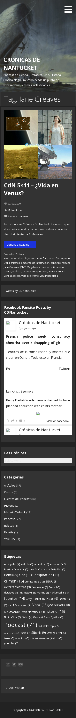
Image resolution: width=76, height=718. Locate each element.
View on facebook (58, 421)
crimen (14, 581)
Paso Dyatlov (53, 617)
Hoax (52, 598)
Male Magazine (32, 612)
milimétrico (57, 267)
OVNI (27, 617)
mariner (45, 267)
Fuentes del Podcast (17, 499)
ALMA (31, 258)
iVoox (39, 604)
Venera (53, 271)
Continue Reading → (20, 244)
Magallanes (33, 267)
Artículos (9, 485)
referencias (11, 633)
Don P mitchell (12, 263)
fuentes (14, 598)
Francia (43, 592)
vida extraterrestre (41, 638)
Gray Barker (36, 599)
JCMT (23, 267)
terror (9, 638)
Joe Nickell (59, 605)
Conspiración (46, 574)
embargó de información (35, 263)
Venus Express (12, 275)
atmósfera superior (60, 258)
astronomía (58, 564)
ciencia (11, 575)
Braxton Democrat (16, 569)
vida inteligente (30, 275)
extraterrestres (17, 587)
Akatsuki (22, 258)
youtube (11, 643)
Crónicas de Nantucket (39, 322)
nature (7, 271)
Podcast (20, 254)
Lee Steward (12, 612)
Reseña (8, 532)
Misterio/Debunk (15, 512)
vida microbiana (49, 275)
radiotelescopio (32, 271)
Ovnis (38, 617)
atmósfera (42, 258)
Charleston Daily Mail (51, 569)
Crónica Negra (35, 581)
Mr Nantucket (15, 210)
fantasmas (40, 587)
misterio (54, 611)
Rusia (25, 633)
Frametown (28, 592)
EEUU (51, 581)
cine (25, 574)
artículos (41, 564)
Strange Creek (56, 633)
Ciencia (8, 492)
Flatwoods (11, 592)
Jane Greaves (11, 267)
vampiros (22, 638)
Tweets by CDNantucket (20, 291)
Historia (9, 505)
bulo (33, 569)
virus (57, 638)
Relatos (9, 525)
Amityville (12, 564)
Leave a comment (18, 216)
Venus (61, 271)
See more (27, 391)
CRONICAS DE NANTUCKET (21, 63)
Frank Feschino (59, 592)
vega (44, 271)
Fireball (54, 587)
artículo (27, 564)
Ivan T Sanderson (19, 605)
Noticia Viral (12, 617)
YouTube (10, 539)
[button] (70, 7)
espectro (55, 263)
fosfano (66, 263)
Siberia (38, 632)
